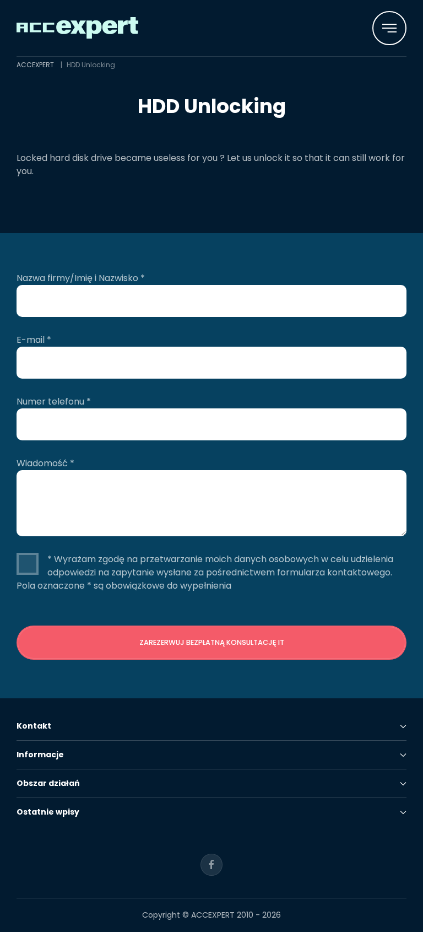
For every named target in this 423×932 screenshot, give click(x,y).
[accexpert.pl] (78, 27)
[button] (389, 28)
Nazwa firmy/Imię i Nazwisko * (81, 278)
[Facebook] (211, 865)
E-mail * (34, 339)
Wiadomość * (45, 463)
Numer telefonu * (54, 401)
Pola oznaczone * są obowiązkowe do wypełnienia (124, 585)
